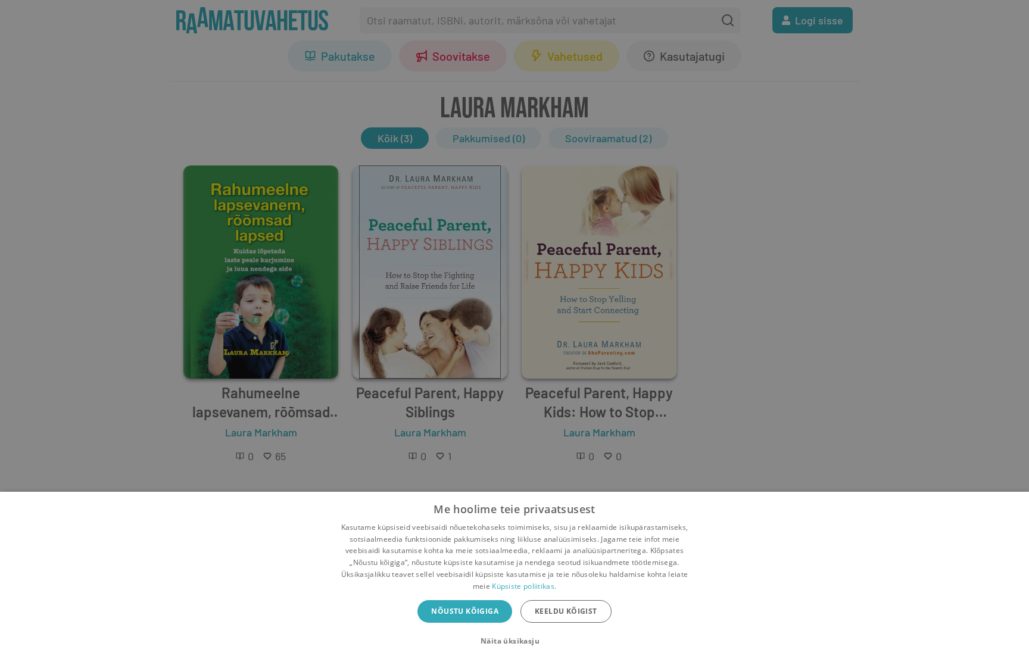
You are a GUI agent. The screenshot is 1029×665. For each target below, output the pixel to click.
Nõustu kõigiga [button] (464, 611)
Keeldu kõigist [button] (566, 611)
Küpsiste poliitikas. (524, 586)
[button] (514, 641)
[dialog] (514, 578)
